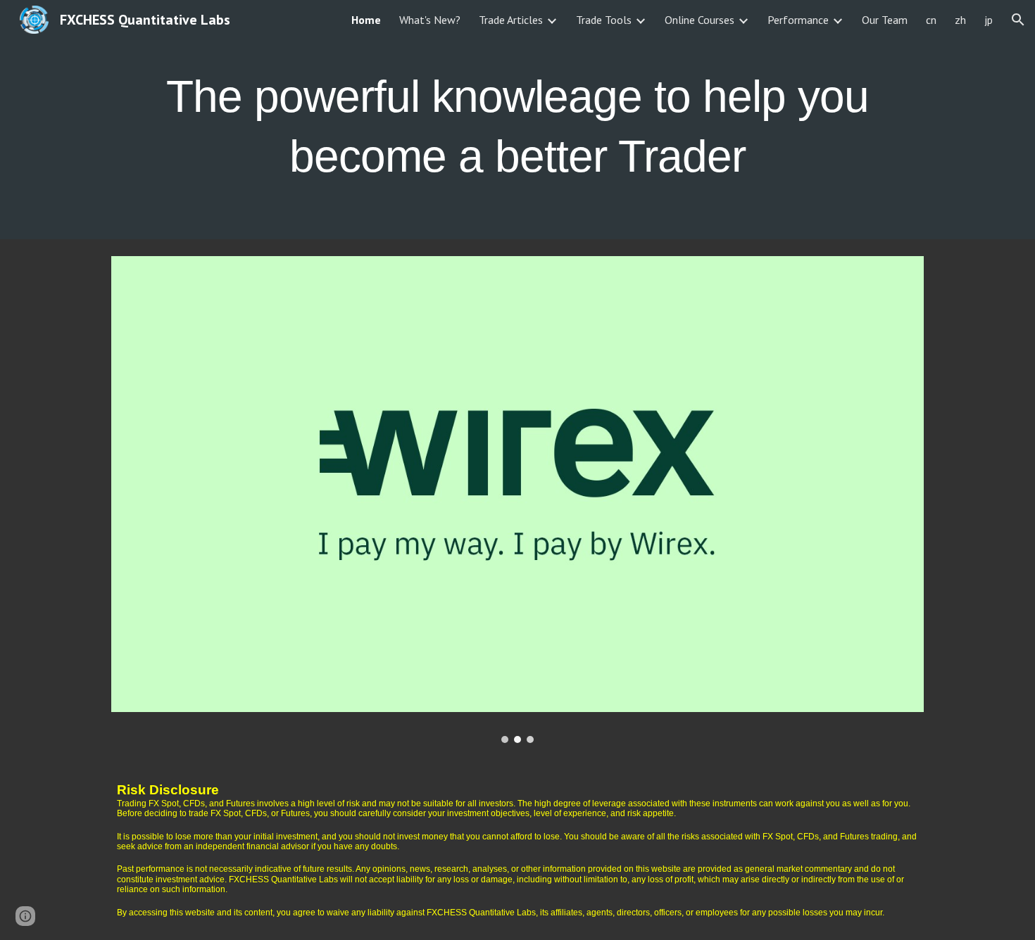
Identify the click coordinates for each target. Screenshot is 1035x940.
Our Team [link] (885, 20)
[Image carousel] (517, 499)
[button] (1018, 20)
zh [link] (960, 20)
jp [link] (988, 20)
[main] (517, 120)
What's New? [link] (429, 20)
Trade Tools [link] (604, 20)
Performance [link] (798, 20)
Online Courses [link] (699, 20)
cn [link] (931, 20)
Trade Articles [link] (511, 20)
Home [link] (366, 20)
